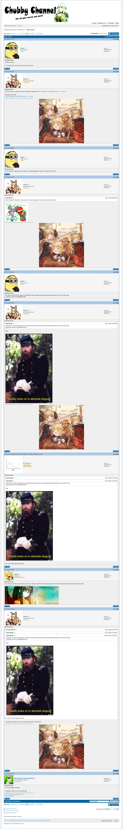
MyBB (10, 823)
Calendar (111, 23)
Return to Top (21, 820)
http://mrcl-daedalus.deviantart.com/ (14, 794)
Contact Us (7, 820)
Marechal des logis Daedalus (24, 778)
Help (117, 23)
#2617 (117, 454)
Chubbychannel (8, 29)
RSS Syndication (46, 820)
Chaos (25, 79)
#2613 (117, 148)
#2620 (117, 773)
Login (15, 25)
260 (21, 33)
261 (24, 33)
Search (94, 23)
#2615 (117, 272)
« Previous (13, 33)
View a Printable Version (11, 808)
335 (37, 33)
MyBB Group (21, 823)
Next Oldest (8, 801)
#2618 (117, 569)
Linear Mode (116, 36)
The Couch (21, 29)
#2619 (117, 609)
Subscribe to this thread (11, 812)
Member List (102, 23)
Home (15, 29)
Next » (41, 33)
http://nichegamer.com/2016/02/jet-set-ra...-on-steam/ (52, 91)
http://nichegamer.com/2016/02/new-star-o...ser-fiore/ (19, 96)
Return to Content (29, 820)
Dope (22, 48)
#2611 (117, 39)
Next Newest (16, 801)
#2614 (117, 177)
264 (33, 33)
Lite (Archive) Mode (37, 820)
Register (19, 25)
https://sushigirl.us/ (10, 796)
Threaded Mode (108, 36)
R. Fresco (40, 454)
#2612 (117, 71)
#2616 (117, 302)
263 (30, 33)
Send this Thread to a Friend (12, 810)
